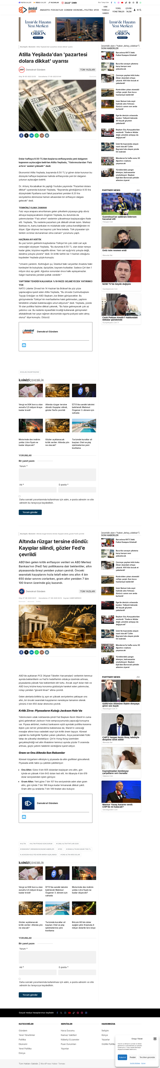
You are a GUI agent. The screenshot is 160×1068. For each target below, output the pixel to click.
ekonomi (31, 601)
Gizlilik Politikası (135, 1063)
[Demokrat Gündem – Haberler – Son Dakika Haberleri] (28, 12)
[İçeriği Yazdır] (47, 135)
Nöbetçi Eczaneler (70, 1039)
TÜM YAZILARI (87, 69)
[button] (155, 1039)
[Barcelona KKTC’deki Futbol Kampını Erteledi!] (107, 59)
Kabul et (122, 1057)
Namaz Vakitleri (69, 1035)
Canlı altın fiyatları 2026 (68, 844)
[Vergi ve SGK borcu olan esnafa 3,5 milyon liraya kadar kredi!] (31, 392)
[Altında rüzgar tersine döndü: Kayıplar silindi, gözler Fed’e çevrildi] (57, 392)
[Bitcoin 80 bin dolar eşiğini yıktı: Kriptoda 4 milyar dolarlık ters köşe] (84, 910)
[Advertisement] (57, 148)
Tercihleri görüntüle (147, 1057)
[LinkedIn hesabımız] (137, 2)
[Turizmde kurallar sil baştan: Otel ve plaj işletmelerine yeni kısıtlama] (84, 427)
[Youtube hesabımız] (122, 2)
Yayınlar (65, 1048)
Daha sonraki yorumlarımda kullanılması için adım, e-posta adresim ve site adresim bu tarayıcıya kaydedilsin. (56, 501)
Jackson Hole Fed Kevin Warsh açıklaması (39, 855)
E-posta (63, 484)
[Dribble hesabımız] (133, 2)
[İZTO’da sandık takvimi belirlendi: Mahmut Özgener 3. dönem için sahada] (84, 392)
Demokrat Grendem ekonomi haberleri (37, 849)
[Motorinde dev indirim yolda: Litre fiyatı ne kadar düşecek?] (31, 427)
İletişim (105, 1030)
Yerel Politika (25, 1048)
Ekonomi (77, 10)
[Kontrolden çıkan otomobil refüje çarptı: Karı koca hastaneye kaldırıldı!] (107, 96)
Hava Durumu (68, 1030)
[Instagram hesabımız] (118, 2)
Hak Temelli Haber (105, 9)
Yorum (23, 466)
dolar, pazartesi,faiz (30, 372)
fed (60, 849)
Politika (88, 10)
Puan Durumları (68, 1044)
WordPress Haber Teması (52, 1063)
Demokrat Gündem (35, 69)
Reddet (133, 1057)
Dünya (22, 1053)
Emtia (38, 601)
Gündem (68, 10)
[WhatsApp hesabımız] (140, 2)
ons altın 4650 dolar (71, 855)
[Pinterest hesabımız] (129, 2)
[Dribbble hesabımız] (82, 1013)
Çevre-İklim (129, 10)
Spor (96, 10)
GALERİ (26, 2)
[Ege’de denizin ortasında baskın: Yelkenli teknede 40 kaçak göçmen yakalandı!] (107, 122)
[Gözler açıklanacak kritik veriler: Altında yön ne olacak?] (57, 427)
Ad (21, 484)
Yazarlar (106, 1039)
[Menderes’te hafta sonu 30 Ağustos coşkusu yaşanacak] (107, 164)
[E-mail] (24, 346)
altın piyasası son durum (41, 844)
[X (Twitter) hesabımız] (115, 2)
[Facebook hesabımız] (111, 2)
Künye (143, 1063)
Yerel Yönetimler (118, 10)
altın (23, 844)
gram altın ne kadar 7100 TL (79, 849)
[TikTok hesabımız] (126, 2)
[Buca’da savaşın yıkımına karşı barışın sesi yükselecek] (107, 70)
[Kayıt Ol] (135, 10)
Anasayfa (45, 10)
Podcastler (57, 10)
